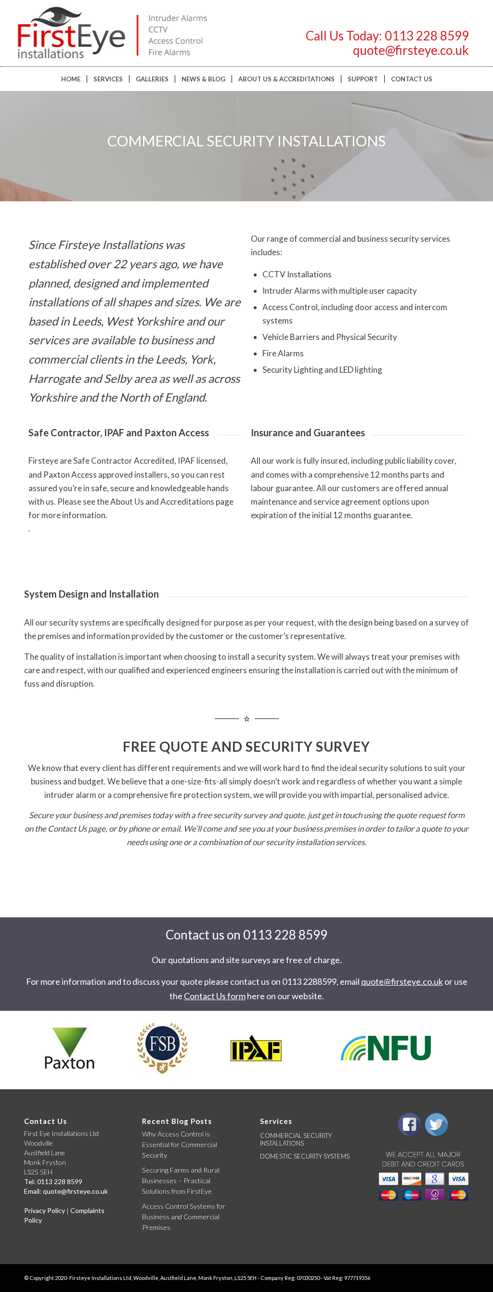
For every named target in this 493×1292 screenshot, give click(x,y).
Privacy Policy (44, 1210)
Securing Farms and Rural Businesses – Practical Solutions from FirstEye (181, 1180)
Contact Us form (215, 996)
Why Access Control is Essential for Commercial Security (179, 1144)
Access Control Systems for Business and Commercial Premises (183, 1216)
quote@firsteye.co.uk (411, 50)
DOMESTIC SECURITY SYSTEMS (305, 1156)
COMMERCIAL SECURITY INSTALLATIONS (296, 1139)
